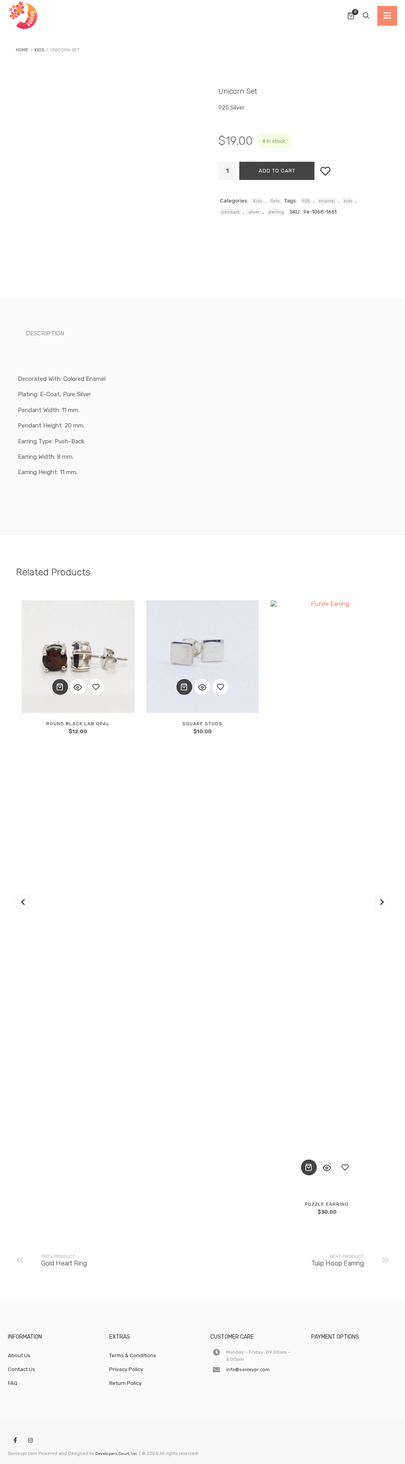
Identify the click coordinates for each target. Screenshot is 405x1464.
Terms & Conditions (132, 1355)
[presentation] (23, 902)
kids (348, 201)
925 (306, 201)
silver (253, 212)
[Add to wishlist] (325, 171)
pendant (230, 212)
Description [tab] (45, 333)
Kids (39, 50)
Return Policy (125, 1383)
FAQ (12, 1383)
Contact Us (21, 1369)
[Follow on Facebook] (15, 1441)
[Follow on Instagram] (30, 1441)
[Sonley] (24, 16)
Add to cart (277, 171)
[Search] (365, 16)
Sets (275, 201)
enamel (326, 201)
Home (22, 50)
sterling (276, 212)
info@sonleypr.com (248, 1369)
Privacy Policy (126, 1369)
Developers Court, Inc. (116, 1453)
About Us (19, 1355)
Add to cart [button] (60, 687)
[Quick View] (78, 687)
